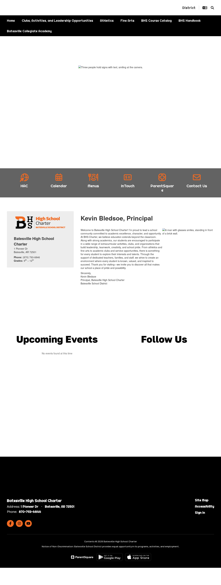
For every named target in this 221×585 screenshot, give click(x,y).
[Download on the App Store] (138, 557)
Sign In (200, 513)
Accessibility (204, 506)
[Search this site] (212, 7)
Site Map (201, 500)
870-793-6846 (30, 512)
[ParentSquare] (82, 557)
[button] (205, 7)
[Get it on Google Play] (110, 557)
